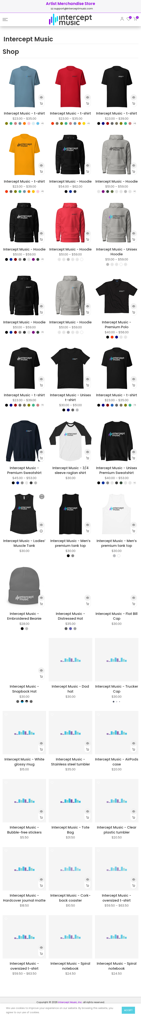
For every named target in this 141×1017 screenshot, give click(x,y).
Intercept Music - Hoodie (70, 181)
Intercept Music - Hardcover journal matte (24, 898)
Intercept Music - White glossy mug (24, 762)
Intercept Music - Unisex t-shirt (70, 397)
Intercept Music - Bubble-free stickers (24, 830)
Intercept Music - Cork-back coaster (70, 898)
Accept (128, 1010)
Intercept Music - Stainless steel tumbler (70, 762)
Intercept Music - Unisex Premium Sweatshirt (116, 470)
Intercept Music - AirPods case (116, 762)
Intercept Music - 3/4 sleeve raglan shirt (70, 470)
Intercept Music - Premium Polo (116, 325)
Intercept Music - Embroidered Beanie (24, 616)
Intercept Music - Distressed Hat (70, 616)
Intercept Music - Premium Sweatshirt (24, 470)
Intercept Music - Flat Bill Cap (117, 616)
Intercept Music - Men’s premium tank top (70, 543)
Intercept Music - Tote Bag (70, 830)
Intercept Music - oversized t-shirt (116, 898)
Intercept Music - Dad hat (70, 689)
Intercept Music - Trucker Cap (116, 689)
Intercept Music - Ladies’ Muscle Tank (24, 543)
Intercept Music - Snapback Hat (24, 689)
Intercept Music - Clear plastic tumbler (116, 830)
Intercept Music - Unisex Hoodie (116, 252)
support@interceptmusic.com (73, 8)
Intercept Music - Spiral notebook (70, 966)
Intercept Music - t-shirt (24, 113)
